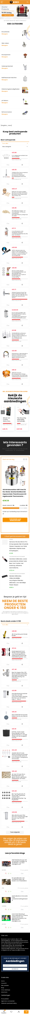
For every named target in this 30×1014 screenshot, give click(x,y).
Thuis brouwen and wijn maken (17, 556)
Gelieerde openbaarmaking (8, 1003)
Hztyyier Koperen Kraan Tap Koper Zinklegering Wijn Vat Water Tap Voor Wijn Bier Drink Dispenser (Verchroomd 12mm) (20, 295)
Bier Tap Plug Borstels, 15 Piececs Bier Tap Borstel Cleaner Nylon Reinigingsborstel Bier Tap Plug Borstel (19, 796)
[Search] (27, 2)
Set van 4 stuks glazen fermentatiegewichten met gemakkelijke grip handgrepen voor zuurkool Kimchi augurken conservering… (19, 274)
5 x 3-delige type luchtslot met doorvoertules (19, 156)
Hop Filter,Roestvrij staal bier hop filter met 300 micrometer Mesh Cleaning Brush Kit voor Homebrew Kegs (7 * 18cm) (19, 696)
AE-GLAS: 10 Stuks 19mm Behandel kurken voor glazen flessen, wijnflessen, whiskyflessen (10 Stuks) (19, 776)
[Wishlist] (11, 1012)
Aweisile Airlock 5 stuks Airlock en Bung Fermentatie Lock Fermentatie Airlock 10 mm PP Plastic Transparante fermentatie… (20, 756)
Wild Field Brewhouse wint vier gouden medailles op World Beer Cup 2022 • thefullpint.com (19, 862)
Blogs (2, 987)
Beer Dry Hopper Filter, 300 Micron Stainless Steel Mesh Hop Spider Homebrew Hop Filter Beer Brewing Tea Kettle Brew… (19, 675)
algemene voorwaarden (8, 1001)
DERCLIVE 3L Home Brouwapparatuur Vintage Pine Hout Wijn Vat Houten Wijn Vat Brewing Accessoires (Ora (20, 374)
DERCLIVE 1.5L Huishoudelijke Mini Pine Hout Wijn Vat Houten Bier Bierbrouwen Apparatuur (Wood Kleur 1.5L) (19, 193)
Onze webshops (5, 990)
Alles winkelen (5, 985)
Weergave (5, 34)
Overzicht (4, 983)
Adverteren (4, 992)
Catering (4, 906)
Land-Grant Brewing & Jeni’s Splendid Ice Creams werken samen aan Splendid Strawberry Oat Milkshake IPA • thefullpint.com (20, 917)
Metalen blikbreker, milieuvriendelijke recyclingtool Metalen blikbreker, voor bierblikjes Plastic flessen (17, 580)
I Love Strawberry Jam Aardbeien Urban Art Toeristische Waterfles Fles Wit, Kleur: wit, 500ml (20, 233)
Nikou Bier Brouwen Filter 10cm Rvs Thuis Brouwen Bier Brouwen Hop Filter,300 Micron (20, 817)
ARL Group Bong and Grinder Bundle (19, 634)
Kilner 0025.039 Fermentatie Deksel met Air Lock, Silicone (19, 715)
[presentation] (3, 412)
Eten (3, 888)
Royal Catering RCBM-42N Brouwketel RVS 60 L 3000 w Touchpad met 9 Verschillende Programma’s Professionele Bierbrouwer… (19, 315)
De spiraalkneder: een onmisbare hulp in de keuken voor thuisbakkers (19, 879)
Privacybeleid (5, 999)
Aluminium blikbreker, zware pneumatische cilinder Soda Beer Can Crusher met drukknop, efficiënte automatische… (18, 563)
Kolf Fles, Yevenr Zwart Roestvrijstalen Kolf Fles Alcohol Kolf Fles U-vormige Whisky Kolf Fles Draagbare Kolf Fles (19, 734)
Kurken (11, 539)
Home (3, 981)
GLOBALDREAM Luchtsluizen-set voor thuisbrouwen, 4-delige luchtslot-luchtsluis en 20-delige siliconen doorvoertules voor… (19, 335)
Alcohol (4, 870)
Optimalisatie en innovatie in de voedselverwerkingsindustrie (20, 898)
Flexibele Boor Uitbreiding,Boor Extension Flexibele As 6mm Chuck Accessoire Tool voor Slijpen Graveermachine (20, 355)
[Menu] (2, 2)
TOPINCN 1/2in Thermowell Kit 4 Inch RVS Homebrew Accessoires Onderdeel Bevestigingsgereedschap (20, 174)
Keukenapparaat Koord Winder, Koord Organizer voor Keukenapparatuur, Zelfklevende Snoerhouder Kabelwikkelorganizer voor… (19, 654)
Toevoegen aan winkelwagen (15, 519)
